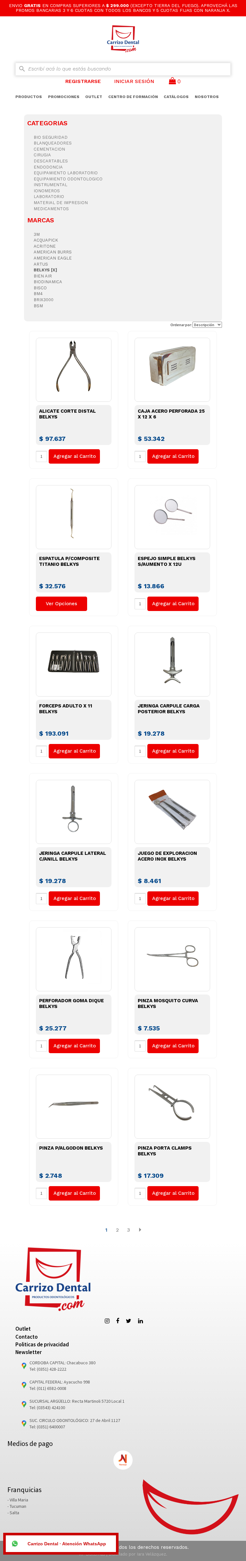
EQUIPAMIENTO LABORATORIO (66, 172)
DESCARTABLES (51, 161)
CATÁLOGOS (176, 97)
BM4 (38, 293)
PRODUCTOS (28, 97)
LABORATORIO (49, 196)
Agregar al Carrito (74, 456)
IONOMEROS (47, 190)
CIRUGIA (42, 155)
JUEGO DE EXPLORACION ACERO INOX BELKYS (167, 856)
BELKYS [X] (45, 270)
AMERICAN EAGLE (53, 258)
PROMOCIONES (63, 97)
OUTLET (93, 97)
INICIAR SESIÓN (134, 81)
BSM (38, 305)
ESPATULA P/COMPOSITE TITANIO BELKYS (69, 561)
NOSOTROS (207, 97)
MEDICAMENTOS (51, 208)
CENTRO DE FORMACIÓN (133, 97)
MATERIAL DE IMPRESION (61, 202)
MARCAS (40, 220)
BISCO (40, 287)
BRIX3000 (43, 299)
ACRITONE (45, 246)
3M (37, 234)
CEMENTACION (49, 149)
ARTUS (41, 264)
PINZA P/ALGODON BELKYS (71, 1148)
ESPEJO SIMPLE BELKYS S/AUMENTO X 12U (166, 561)
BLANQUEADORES (53, 143)
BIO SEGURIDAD (51, 137)
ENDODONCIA (48, 167)
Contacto (26, 1336)
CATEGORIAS (47, 123)
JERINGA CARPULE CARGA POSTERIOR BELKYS (169, 708)
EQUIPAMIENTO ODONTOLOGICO (68, 179)
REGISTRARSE (83, 81)
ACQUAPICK (46, 240)
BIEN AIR (43, 276)
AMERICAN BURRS (53, 252)
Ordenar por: (181, 324)
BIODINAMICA (48, 281)
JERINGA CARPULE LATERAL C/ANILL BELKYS (72, 856)
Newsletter (28, 1352)
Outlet (23, 1328)
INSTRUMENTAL (50, 184)
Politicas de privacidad (42, 1344)
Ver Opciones (61, 604)
